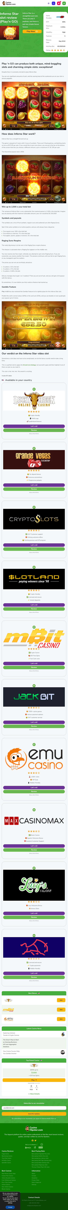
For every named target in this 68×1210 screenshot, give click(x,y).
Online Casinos (6, 1184)
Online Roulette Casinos (8, 1178)
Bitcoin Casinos (6, 1189)
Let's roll (34, 426)
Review (34, 430)
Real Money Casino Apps (9, 1173)
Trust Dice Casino (6, 1158)
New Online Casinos (7, 1187)
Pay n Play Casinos (7, 1182)
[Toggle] (64, 3)
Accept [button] (10, 1207)
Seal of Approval (36, 1182)
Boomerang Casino (7, 1156)
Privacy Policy (35, 1180)
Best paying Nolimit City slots (40, 1156)
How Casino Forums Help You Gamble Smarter (11, 1052)
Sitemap (34, 1184)
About (33, 1173)
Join (61, 1000)
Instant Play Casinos (7, 1176)
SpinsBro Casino (6, 1162)
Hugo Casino (5, 1154)
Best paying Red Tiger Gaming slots (41, 1160)
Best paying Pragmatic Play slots (41, 1154)
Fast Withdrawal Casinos (9, 1180)
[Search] (53, 3)
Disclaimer (34, 1178)
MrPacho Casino (6, 1160)
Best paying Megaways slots (40, 1165)
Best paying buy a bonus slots (40, 1158)
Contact (34, 1176)
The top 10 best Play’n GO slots (40, 1167)
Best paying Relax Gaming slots (40, 1162)
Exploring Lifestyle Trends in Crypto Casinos (11, 1034)
